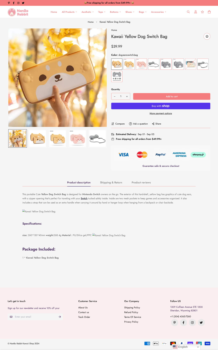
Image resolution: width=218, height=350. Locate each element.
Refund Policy (131, 312)
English (183, 346)
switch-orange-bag (129, 64)
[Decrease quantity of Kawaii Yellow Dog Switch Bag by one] (114, 96)
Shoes (128, 12)
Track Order (84, 317)
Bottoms (114, 12)
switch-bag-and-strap (203, 64)
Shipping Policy (132, 307)
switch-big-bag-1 (190, 64)
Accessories (157, 12)
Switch (84, 198)
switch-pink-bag (141, 64)
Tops (100, 12)
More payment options (161, 113)
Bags (141, 12)
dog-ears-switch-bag (116, 64)
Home (54, 12)
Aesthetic (86, 12)
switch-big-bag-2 (178, 64)
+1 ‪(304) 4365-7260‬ (180, 316)
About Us (82, 307)
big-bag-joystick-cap (116, 76)
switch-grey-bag (166, 64)
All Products (68, 12)
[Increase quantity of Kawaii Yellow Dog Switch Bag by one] (127, 96)
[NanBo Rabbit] (19, 12)
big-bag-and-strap (153, 64)
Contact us (83, 312)
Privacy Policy (131, 321)
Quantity (115, 89)
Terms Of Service (132, 317)
